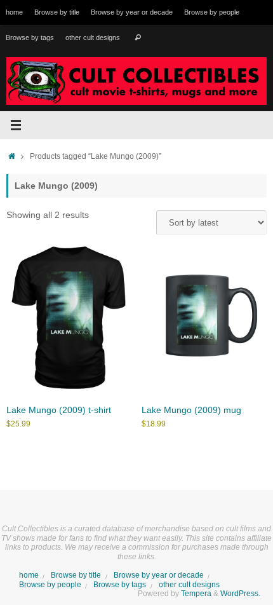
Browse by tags (30, 37)
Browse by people (211, 12)
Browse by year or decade (132, 12)
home (14, 12)
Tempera (196, 593)
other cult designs (92, 37)
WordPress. (240, 593)
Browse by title (56, 12)
